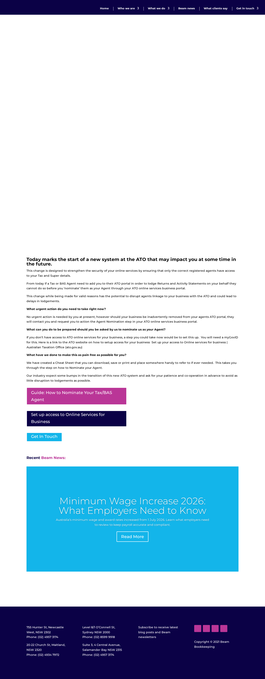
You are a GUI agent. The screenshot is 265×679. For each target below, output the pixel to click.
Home (104, 8)
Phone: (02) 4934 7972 (42, 655)
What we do (156, 8)
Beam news (186, 8)
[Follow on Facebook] (197, 628)
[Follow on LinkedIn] (223, 628)
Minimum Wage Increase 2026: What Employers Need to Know (132, 505)
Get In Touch (44, 436)
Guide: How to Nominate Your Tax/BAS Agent (71, 396)
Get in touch (245, 8)
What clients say (216, 8)
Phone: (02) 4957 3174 (42, 637)
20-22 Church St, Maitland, (45, 645)
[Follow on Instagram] (215, 628)
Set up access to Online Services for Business (68, 418)
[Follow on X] (206, 628)
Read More (132, 536)
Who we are (126, 8)
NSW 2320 (34, 650)
